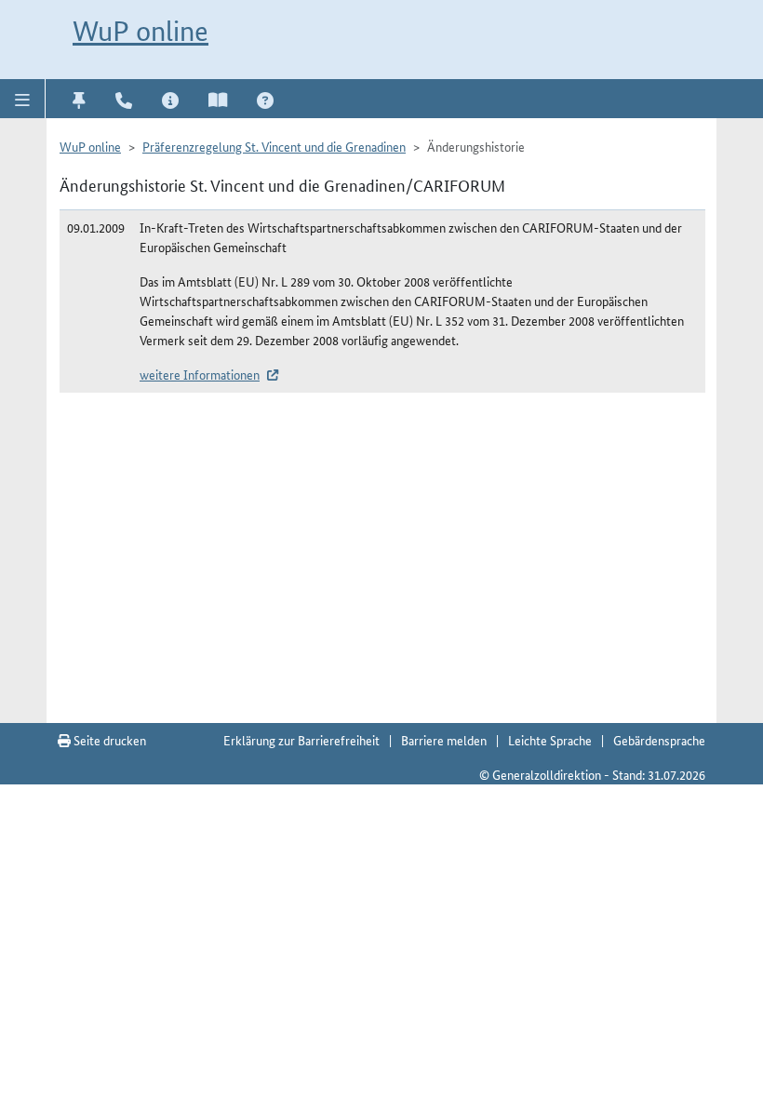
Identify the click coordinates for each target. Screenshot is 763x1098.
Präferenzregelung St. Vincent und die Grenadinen (274, 146)
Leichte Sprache (550, 739)
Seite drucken (108, 739)
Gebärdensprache (659, 739)
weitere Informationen (200, 374)
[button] (23, 98)
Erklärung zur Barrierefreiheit (301, 739)
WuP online (140, 31)
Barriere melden (444, 739)
